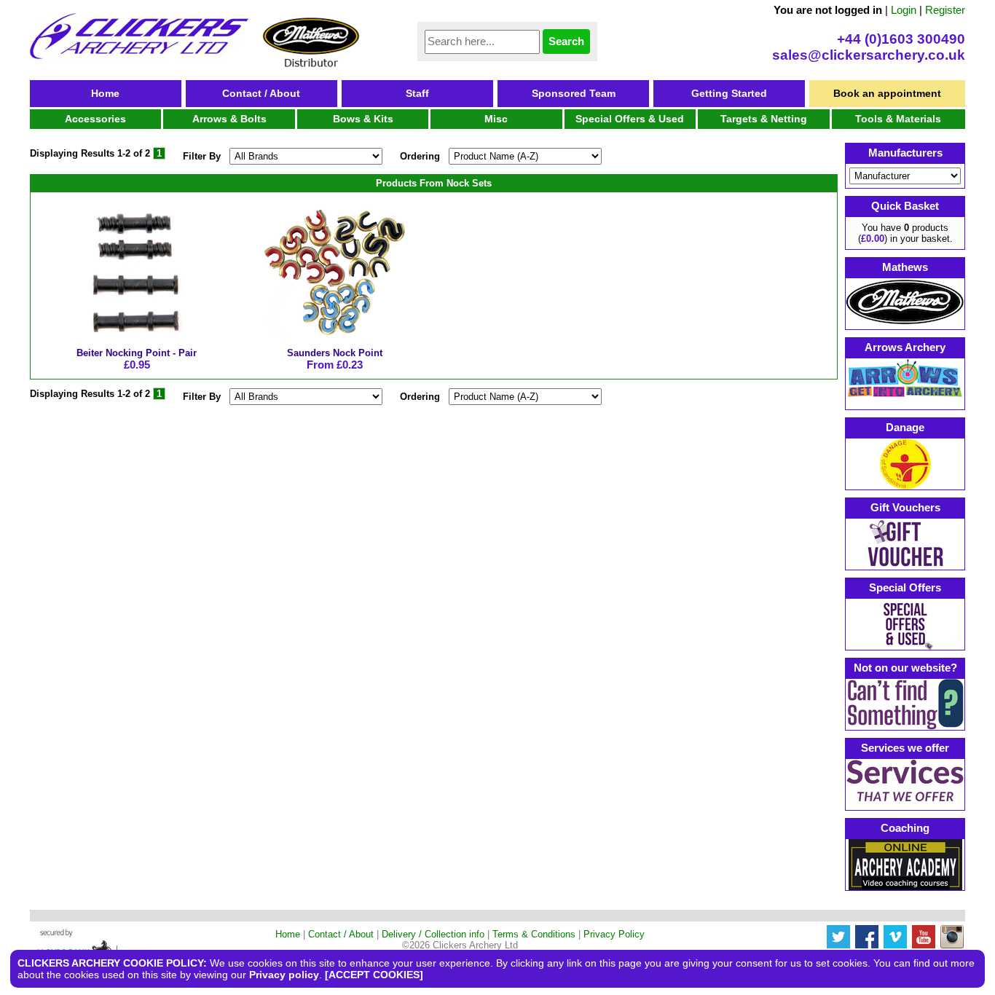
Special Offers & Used (629, 119)
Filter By (202, 156)
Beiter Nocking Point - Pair (136, 352)
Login (903, 10)
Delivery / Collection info (433, 934)
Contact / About (261, 93)
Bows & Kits (363, 119)
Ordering (420, 156)
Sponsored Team (574, 93)
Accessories (95, 119)
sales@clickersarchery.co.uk (868, 55)
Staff (417, 93)
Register (945, 10)
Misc (496, 119)
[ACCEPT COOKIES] (374, 974)
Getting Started (729, 93)
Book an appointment (887, 93)
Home (105, 93)
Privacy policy (284, 974)
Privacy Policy (614, 934)
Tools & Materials (898, 119)
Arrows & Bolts (229, 119)
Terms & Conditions (533, 934)
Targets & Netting (763, 119)
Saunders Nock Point (334, 352)
